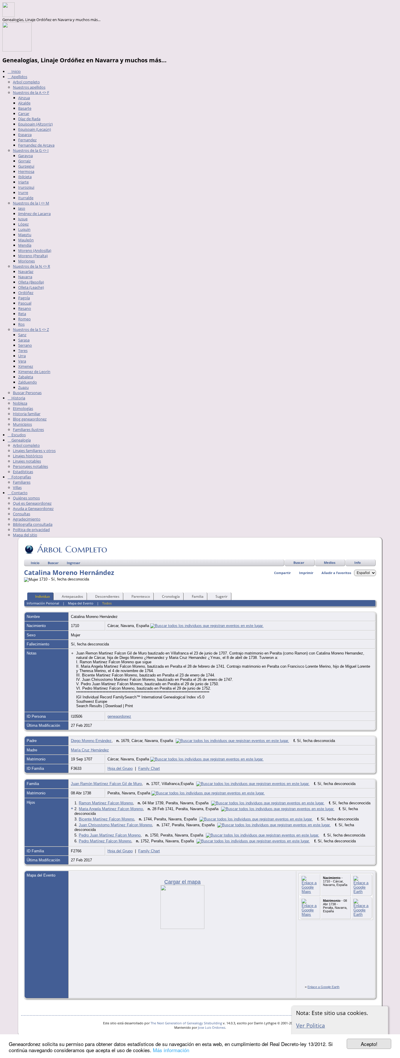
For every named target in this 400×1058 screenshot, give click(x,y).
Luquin (24, 229)
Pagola (24, 297)
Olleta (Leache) (31, 287)
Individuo (42, 596)
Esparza (25, 134)
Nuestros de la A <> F (31, 92)
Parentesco (140, 596)
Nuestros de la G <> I (31, 150)
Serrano (25, 345)
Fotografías (21, 477)
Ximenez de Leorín (34, 371)
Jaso (21, 208)
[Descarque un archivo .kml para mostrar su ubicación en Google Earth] (361, 891)
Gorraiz (24, 161)
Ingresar (73, 563)
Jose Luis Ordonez (211, 1027)
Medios (329, 562)
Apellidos (19, 76)
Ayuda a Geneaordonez (33, 508)
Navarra (25, 276)
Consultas (21, 513)
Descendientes (107, 596)
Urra (22, 355)
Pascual (24, 303)
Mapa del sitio (25, 534)
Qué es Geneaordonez (32, 503)
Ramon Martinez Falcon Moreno (106, 803)
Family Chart (149, 768)
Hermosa (26, 171)
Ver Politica (310, 1025)
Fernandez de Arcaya (36, 145)
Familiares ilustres (28, 429)
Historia (18, 398)
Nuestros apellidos (29, 87)
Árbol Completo (72, 549)
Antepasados (72, 596)
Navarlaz (25, 271)
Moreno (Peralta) (33, 255)
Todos (107, 603)
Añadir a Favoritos (336, 573)
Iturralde (25, 197)
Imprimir (306, 573)
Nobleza (20, 403)
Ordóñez (25, 292)
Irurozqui (26, 187)
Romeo (24, 319)
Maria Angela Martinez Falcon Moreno (111, 809)
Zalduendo (27, 382)
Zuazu (23, 387)
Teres (23, 350)
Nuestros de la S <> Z (31, 329)
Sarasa (24, 340)
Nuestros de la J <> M (31, 203)
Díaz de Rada (29, 118)
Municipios (22, 424)
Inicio (16, 71)
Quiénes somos (26, 498)
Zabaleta (25, 376)
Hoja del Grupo (120, 768)
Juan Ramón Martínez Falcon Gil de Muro (106, 784)
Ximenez (25, 366)
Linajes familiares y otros (34, 450)
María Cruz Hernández (90, 750)
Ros (21, 324)
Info (357, 562)
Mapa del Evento (80, 603)
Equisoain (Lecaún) (34, 129)
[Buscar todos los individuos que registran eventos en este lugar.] (207, 626)
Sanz (22, 334)
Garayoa (25, 155)
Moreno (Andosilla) (34, 250)
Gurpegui (26, 166)
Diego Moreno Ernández (91, 740)
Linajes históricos (28, 455)
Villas (17, 487)
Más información (171, 1050)
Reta (22, 313)
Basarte (24, 108)
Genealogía (21, 440)
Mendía (24, 245)
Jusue (23, 218)
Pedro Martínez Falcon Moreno (105, 841)
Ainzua (24, 97)
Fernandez (27, 139)
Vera (22, 361)
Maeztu (24, 234)
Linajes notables (27, 461)
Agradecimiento (26, 519)
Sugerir (222, 596)
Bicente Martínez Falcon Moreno (106, 819)
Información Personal (43, 603)
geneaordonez (119, 716)
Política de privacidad (31, 529)
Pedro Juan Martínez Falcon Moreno (110, 835)
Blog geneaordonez (30, 419)
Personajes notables (30, 466)
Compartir (282, 573)
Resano (24, 308)
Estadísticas (23, 471)
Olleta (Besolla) (31, 282)
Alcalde (24, 103)
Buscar (298, 562)
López (23, 224)
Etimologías (23, 408)
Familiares (21, 482)
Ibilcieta (25, 176)
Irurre (23, 192)
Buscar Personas (27, 392)
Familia (198, 596)
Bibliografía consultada (32, 524)
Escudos (18, 434)
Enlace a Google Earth (323, 987)
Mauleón (26, 240)
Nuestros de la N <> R (31, 266)
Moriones (26, 261)
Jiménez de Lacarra (34, 213)
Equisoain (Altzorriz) (35, 124)
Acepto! (369, 1043)
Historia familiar (26, 413)
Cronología (171, 596)
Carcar (23, 113)
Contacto (19, 492)
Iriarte (23, 182)
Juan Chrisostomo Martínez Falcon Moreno (115, 825)
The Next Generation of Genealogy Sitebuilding (186, 1023)
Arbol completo (26, 82)
